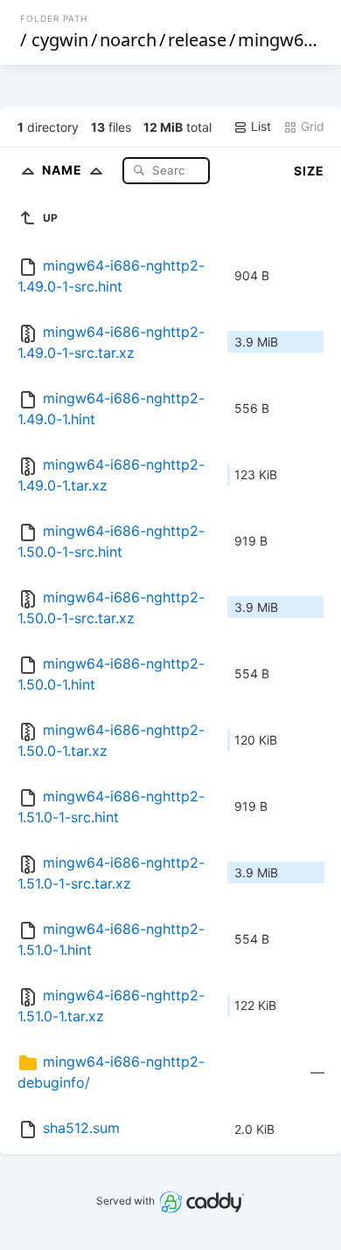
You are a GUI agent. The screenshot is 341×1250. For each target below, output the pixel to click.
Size (309, 170)
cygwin (59, 40)
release (197, 40)
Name (64, 169)
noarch (128, 40)
